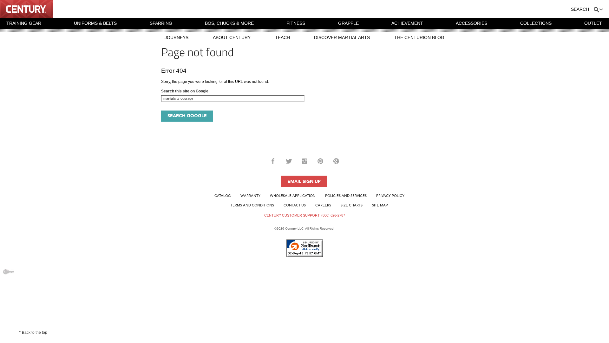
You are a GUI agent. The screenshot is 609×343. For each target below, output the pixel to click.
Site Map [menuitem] (380, 205)
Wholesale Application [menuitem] (293, 196)
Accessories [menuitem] (471, 23)
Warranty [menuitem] (250, 196)
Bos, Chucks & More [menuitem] (229, 23)
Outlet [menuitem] (593, 23)
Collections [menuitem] (536, 23)
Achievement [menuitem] (407, 23)
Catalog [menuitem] (222, 196)
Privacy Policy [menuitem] (390, 196)
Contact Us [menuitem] (295, 205)
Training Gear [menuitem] (23, 23)
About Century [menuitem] (232, 37)
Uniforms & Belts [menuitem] (95, 23)
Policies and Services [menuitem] (346, 196)
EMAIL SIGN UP (304, 181)
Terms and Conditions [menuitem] (252, 205)
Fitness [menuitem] (295, 23)
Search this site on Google (184, 91)
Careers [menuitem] (323, 205)
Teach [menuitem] (282, 37)
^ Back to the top (33, 332)
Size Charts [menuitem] (352, 205)
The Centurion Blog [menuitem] (419, 37)
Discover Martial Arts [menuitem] (342, 37)
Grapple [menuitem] (348, 23)
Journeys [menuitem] (176, 37)
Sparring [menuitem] (161, 23)
